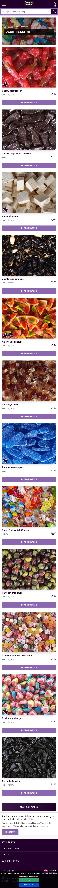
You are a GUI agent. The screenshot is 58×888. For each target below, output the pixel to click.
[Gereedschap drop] (29, 757)
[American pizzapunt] (29, 318)
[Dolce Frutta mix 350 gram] (29, 506)
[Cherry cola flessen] (29, 67)
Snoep (10, 27)
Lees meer (10, 832)
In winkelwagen (29, 103)
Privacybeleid (29, 885)
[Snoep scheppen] (4, 5)
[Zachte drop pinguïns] (29, 255)
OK (29, 880)
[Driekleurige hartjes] (29, 694)
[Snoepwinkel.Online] (5, 27)
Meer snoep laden (29, 807)
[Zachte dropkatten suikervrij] (29, 130)
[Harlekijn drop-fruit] (29, 569)
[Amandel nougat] (29, 192)
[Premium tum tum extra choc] (29, 632)
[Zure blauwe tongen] (29, 443)
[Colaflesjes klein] (29, 381)
